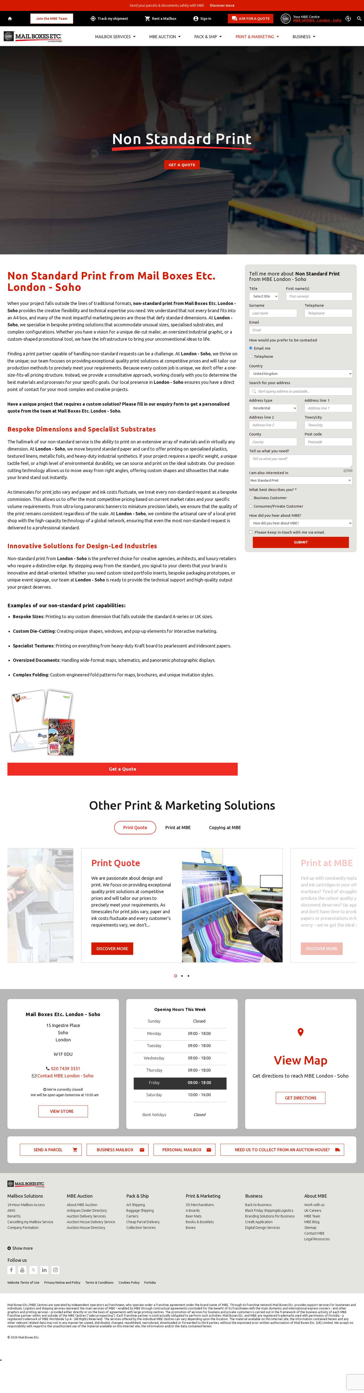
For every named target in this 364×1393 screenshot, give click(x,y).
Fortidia (150, 1282)
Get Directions (300, 1098)
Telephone (263, 356)
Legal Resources (317, 1239)
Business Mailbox (115, 1150)
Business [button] (302, 36)
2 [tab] (182, 976)
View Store (62, 1111)
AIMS (11, 1210)
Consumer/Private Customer (278, 506)
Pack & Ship (137, 1195)
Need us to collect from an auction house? (282, 1150)
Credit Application (259, 1222)
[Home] (10, 19)
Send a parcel (48, 1150)
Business (253, 1195)
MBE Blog (311, 1222)
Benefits (14, 1216)
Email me (262, 348)
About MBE (315, 1195)
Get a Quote (182, 165)
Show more (22, 1248)
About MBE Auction (82, 1205)
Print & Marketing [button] (255, 36)
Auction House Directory (86, 1228)
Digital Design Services (262, 1228)
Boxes (191, 1228)
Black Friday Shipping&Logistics (269, 1210)
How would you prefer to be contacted (283, 340)
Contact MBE (314, 1233)
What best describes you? (271, 489)
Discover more (112, 948)
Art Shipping (135, 1205)
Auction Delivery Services (86, 1216)
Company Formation (23, 1228)
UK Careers (312, 1210)
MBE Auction (80, 1195)
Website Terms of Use (23, 1282)
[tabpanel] (182, 905)
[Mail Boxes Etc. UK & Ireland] (33, 37)
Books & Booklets (200, 1222)
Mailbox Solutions (25, 1195)
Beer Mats (194, 1216)
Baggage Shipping (140, 1210)
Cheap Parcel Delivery (143, 1222)
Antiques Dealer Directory (87, 1210)
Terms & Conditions (99, 1282)
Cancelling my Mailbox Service (30, 1222)
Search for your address (269, 383)
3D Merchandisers (200, 1205)
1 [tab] (175, 976)
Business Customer (270, 498)
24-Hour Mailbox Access (26, 1205)
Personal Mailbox (182, 1150)
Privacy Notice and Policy (62, 1282)
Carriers (132, 1216)
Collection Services (141, 1228)
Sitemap (310, 1228)
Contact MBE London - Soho (65, 1075)
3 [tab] (188, 976)
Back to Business (258, 1205)
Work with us (314, 1205)
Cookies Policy (129, 1282)
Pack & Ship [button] (205, 36)
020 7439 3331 (65, 1068)
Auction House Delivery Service (91, 1222)
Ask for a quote (254, 19)
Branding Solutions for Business (270, 1216)
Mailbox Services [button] (113, 36)
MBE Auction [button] (162, 36)
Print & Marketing (203, 1195)
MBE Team (312, 1216)
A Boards (193, 1210)
